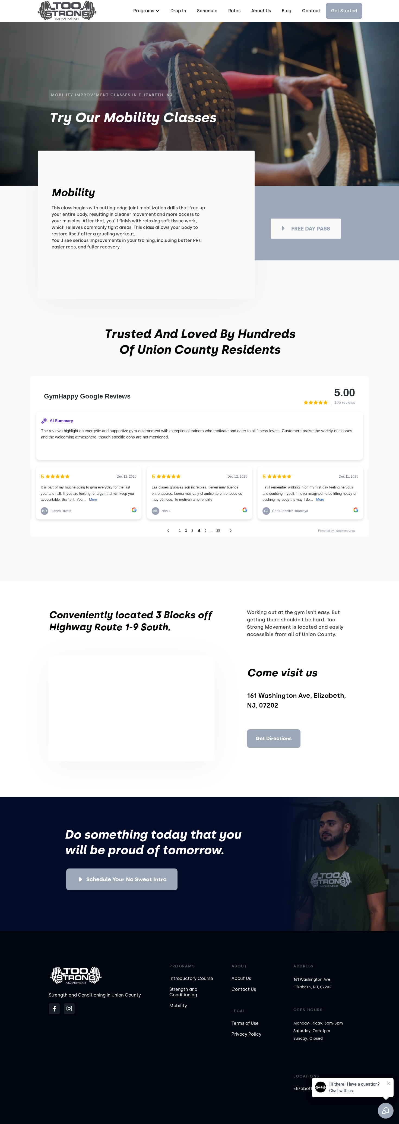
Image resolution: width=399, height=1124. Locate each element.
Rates (234, 10)
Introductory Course (191, 978)
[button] (145, 11)
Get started (344, 10)
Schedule (207, 10)
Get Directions (274, 739)
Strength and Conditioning (183, 992)
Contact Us (244, 989)
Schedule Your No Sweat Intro (126, 879)
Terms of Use (245, 1023)
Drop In (178, 10)
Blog (286, 10)
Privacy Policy (246, 1034)
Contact (311, 10)
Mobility (178, 1005)
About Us (261, 10)
